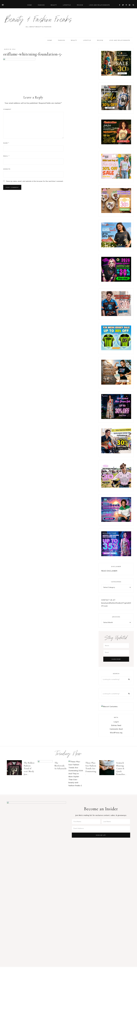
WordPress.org (116, 733)
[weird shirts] (116, 281)
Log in (116, 722)
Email (6, 156)
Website (6, 169)
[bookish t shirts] (116, 247)
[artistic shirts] (116, 556)
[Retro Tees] (116, 144)
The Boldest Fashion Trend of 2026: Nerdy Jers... (29, 768)
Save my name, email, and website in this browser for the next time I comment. (34, 181)
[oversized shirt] (116, 75)
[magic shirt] (116, 418)
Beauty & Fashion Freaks (38, 20)
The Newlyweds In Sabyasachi (61, 766)
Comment (7, 109)
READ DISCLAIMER (109, 571)
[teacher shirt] (116, 178)
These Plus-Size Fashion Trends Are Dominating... (91, 768)
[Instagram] (130, 2)
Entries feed (116, 725)
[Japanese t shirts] (116, 109)
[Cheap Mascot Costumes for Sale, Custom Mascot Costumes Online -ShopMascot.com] (109, 706)
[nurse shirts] (116, 212)
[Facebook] (120, 2)
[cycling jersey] (116, 453)
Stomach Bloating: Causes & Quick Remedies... (121, 768)
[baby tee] (116, 350)
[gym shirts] (116, 384)
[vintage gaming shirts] (116, 315)
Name (6, 143)
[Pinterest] (126, 2)
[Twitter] (123, 2)
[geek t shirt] (116, 521)
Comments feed (116, 729)
